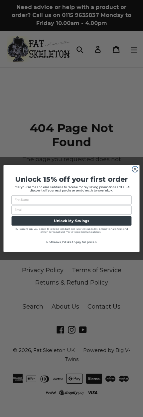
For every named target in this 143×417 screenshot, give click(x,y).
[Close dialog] (135, 169)
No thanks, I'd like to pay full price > (71, 242)
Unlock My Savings (71, 221)
